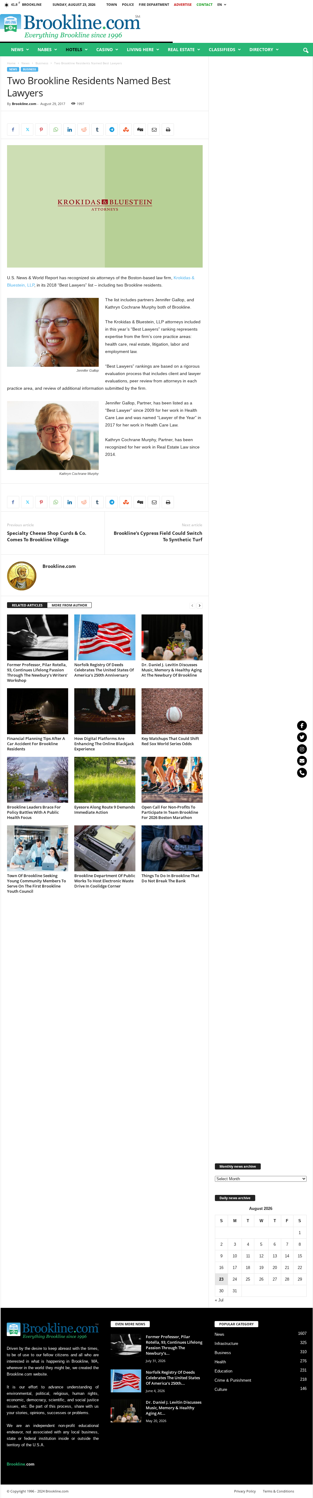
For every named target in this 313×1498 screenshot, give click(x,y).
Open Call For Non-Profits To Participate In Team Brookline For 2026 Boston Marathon (170, 812)
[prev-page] (192, 605)
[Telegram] (111, 129)
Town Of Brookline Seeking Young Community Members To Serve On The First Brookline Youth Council (36, 883)
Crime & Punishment (233, 1380)
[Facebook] (13, 129)
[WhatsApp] (55, 129)
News (17, 49)
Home (11, 63)
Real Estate (181, 49)
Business (41, 63)
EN (219, 4)
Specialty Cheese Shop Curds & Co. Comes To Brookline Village (46, 536)
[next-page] (200, 605)
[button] (305, 51)
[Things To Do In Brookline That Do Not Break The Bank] (172, 848)
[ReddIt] (83, 129)
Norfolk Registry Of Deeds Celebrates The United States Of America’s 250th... (173, 1377)
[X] (27, 129)
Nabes (45, 49)
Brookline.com (24, 103)
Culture (221, 1389)
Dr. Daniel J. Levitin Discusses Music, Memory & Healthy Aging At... (173, 1407)
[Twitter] (302, 737)
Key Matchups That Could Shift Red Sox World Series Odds (170, 741)
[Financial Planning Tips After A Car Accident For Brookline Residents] (37, 711)
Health (220, 1362)
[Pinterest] (41, 129)
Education (223, 1371)
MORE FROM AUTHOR (69, 605)
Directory (261, 49)
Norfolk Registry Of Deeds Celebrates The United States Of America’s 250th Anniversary (104, 670)
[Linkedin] (69, 129)
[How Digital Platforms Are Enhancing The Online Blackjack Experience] (104, 711)
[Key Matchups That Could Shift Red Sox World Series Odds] (172, 711)
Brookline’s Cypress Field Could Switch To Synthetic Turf (158, 536)
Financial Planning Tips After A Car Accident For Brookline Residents (36, 744)
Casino (104, 49)
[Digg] (140, 129)
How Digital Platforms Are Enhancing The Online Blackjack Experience (104, 744)
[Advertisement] (260, 284)
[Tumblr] (97, 129)
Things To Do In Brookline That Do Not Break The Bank (170, 878)
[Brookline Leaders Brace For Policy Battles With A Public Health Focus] (37, 780)
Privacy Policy (245, 1491)
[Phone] (302, 773)
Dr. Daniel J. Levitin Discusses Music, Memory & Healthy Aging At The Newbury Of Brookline (172, 670)
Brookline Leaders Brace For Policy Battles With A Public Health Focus (34, 812)
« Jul (219, 1300)
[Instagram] (302, 749)
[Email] (154, 129)
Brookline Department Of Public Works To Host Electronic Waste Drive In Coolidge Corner (104, 881)
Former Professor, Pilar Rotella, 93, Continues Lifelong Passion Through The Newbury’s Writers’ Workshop (37, 672)
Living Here (140, 49)
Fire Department (154, 4)
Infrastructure (226, 1343)
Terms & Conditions (278, 1491)
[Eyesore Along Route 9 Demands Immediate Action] (104, 780)
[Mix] (126, 129)
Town (111, 4)
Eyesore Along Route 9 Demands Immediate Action (104, 809)
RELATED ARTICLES (27, 605)
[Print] (168, 129)
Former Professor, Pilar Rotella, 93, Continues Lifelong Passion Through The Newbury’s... (174, 1345)
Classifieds (222, 49)
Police (128, 4)
